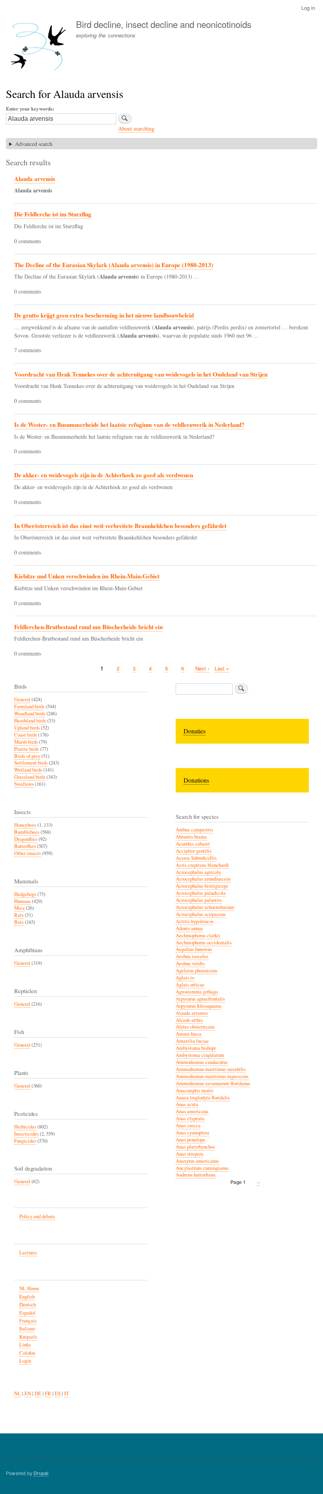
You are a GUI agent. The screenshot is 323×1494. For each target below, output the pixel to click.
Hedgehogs (25, 894)
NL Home (29, 1288)
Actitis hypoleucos (194, 921)
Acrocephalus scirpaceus (201, 914)
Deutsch (27, 1304)
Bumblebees (26, 832)
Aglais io (185, 977)
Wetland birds (28, 769)
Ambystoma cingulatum (200, 1055)
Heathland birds (30, 720)
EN (27, 1393)
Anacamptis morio (194, 1090)
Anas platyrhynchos (195, 1146)
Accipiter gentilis (194, 851)
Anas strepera (189, 1154)
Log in (308, 7)
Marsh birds (26, 742)
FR (48, 1393)
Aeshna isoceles (192, 956)
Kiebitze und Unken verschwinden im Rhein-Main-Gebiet (87, 576)
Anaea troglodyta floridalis (203, 1097)
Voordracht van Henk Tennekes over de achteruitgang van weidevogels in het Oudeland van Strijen (140, 374)
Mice (19, 908)
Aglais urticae (190, 984)
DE (38, 1393)
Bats (19, 922)
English (27, 1296)
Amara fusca (188, 1033)
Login (25, 1360)
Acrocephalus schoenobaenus (205, 907)
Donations (196, 780)
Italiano (27, 1328)
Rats (19, 915)
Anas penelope (190, 1139)
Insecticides (26, 1133)
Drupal (40, 1473)
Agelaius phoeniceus (196, 970)
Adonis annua (189, 928)
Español (27, 1312)
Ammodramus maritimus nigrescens (212, 1076)
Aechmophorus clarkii (198, 935)
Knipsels (28, 1336)
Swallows (24, 784)
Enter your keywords (29, 108)
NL (17, 1393)
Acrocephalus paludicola (201, 893)
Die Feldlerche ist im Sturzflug (52, 214)
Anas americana (192, 1111)
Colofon (27, 1353)
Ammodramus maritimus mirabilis (211, 1069)
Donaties (195, 731)
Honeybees (25, 825)
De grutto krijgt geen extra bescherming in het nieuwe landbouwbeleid (104, 315)
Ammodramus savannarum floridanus (213, 1083)
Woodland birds (29, 713)
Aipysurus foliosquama (198, 1006)
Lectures (28, 1252)
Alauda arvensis (34, 178)
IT (66, 1393)
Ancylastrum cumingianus (202, 1168)
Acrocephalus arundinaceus (203, 878)
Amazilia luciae (192, 1041)
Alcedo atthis (189, 1020)
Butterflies (25, 846)
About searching (136, 128)
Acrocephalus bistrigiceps (202, 886)
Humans (22, 901)
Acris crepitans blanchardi (202, 865)
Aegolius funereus (194, 949)
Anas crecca (188, 1125)
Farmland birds (29, 706)
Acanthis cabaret (193, 843)
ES (58, 1393)
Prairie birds (26, 749)
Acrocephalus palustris (199, 900)
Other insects (27, 853)
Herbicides (25, 1126)
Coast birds (25, 734)
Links (25, 1344)
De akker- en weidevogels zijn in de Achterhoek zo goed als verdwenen (103, 475)
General (22, 699)
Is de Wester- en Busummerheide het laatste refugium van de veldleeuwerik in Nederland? (129, 424)
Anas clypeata (190, 1118)
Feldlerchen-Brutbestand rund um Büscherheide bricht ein (88, 626)
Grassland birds (29, 777)
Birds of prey (27, 756)
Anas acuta (187, 1104)
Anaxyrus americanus (197, 1161)
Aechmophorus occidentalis (204, 942)
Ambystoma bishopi (196, 1048)
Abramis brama (191, 836)
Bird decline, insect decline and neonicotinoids (163, 24)
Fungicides (25, 1141)
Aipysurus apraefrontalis (200, 998)
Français (28, 1320)
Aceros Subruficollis (196, 858)
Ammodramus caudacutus (202, 1062)
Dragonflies (25, 839)
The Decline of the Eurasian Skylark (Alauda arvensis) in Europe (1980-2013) (113, 264)
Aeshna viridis (190, 963)
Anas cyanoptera (192, 1132)
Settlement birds (31, 762)
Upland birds (27, 727)
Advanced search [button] (33, 144)
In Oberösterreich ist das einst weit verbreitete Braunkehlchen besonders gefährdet (120, 525)
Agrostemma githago (197, 991)
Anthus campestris (194, 829)
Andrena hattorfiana (195, 1174)
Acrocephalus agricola (198, 872)
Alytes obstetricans (195, 1026)
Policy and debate (37, 1216)
